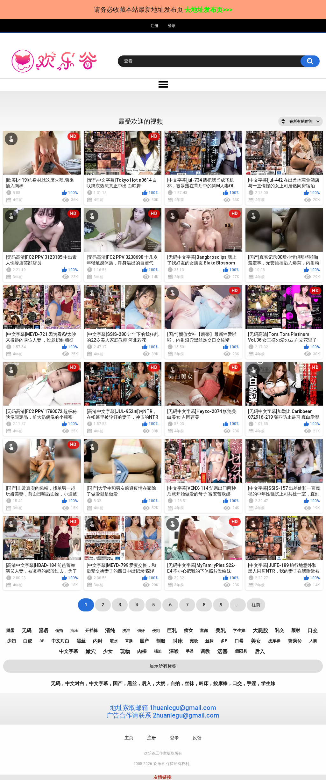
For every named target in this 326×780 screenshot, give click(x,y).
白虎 (27, 640)
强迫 (158, 651)
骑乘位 (295, 641)
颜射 (295, 630)
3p (42, 641)
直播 (129, 641)
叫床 (178, 641)
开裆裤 (91, 630)
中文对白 (60, 640)
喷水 (114, 641)
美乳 (221, 630)
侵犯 (156, 630)
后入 (260, 651)
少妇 (11, 640)
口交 (313, 630)
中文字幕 (68, 651)
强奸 (141, 630)
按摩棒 (274, 641)
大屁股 (260, 630)
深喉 (174, 651)
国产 (144, 640)
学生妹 (239, 630)
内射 (98, 641)
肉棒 (142, 651)
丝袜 (209, 641)
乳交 (279, 630)
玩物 (125, 651)
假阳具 (241, 651)
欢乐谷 (159, 764)
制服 (160, 640)
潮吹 (194, 641)
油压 (74, 630)
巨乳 (172, 630)
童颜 (204, 630)
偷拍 (59, 630)
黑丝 (81, 640)
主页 (128, 737)
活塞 (222, 651)
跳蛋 (10, 630)
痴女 (188, 630)
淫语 (43, 630)
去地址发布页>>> (208, 9)
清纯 (110, 630)
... (238, 604)
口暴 (239, 640)
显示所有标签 (163, 665)
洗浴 (126, 630)
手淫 (190, 651)
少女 (108, 651)
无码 (27, 630)
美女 (256, 641)
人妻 (313, 641)
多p (224, 641)
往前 (256, 604)
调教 (205, 651)
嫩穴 (91, 651)
